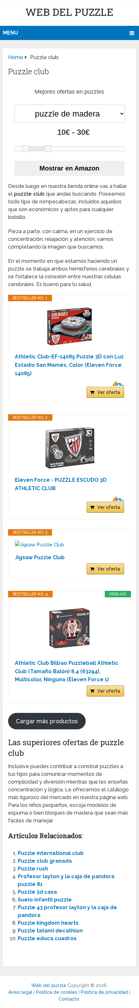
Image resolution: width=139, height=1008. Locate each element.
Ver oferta (108, 392)
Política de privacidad (104, 992)
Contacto (69, 999)
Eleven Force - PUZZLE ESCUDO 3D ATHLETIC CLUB (61, 484)
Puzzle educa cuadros (47, 938)
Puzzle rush (33, 869)
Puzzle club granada (45, 861)
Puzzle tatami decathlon (50, 931)
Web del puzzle (69, 12)
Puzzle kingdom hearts (48, 923)
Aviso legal (20, 992)
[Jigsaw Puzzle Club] (69, 545)
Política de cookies (56, 992)
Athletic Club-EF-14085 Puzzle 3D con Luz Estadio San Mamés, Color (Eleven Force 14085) (69, 365)
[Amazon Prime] (115, 383)
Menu (10, 33)
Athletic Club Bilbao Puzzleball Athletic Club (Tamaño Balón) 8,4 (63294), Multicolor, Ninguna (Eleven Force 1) (66, 671)
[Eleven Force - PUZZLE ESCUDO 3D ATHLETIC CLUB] (69, 448)
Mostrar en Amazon (69, 168)
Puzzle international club (51, 853)
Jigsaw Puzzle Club (40, 557)
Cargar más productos (47, 721)
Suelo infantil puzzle (45, 900)
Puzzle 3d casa (37, 892)
